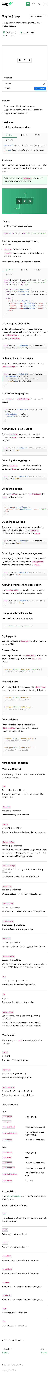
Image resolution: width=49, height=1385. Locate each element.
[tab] (9, 135)
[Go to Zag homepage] (7, 4)
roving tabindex (14, 1196)
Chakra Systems (18, 1365)
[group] (25, 60)
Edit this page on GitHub (13, 1340)
